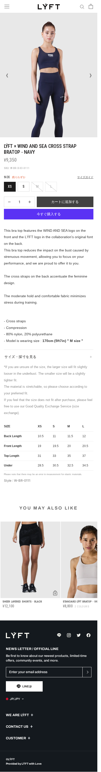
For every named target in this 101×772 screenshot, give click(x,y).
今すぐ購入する (49, 214)
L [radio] (51, 186)
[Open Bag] (91, 6)
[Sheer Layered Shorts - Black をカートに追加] (55, 593)
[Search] (82, 6)
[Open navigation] (6, 6)
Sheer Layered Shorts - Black (22, 601)
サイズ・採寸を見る (20, 357)
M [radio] (37, 186)
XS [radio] (10, 186)
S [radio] (24, 186)
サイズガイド (85, 177)
